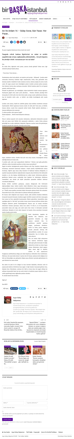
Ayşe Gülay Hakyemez (19, 19)
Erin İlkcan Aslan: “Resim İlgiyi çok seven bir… (66, 126)
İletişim (60, 432)
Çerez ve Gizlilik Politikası (49, 432)
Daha (55, 19)
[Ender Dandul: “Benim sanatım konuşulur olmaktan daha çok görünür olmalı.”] (39, 350)
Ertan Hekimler (68, 436)
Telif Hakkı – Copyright (32, 432)
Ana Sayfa (6, 19)
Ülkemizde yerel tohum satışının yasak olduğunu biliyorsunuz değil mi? (61, 211)
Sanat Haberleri (45, 19)
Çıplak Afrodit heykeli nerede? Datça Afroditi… (65, 117)
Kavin (60, 197)
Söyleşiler (33, 19)
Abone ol (68, 99)
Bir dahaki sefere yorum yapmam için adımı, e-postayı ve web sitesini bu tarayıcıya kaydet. (23, 414)
